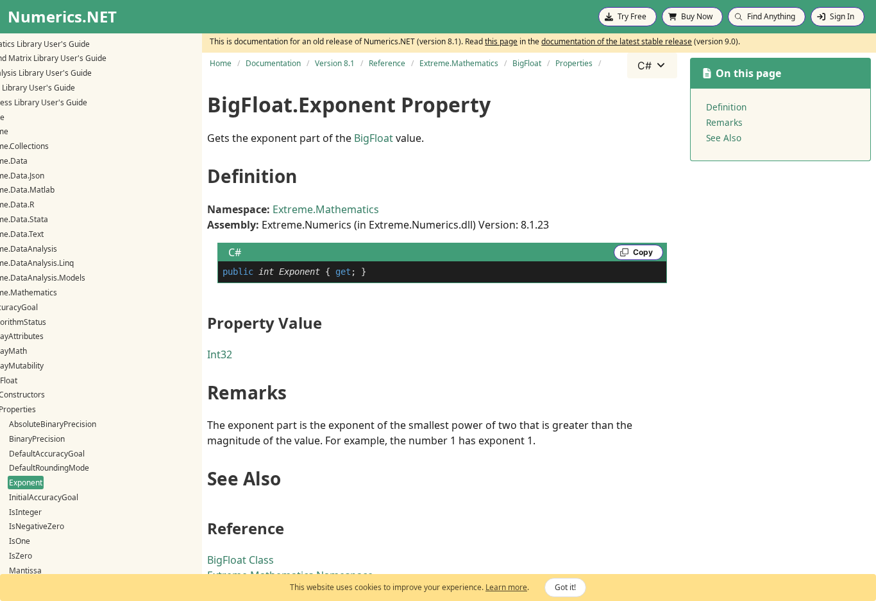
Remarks (724, 122)
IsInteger (25, 512)
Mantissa (25, 570)
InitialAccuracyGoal (43, 497)
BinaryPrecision (37, 438)
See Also (723, 138)
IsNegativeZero (36, 526)
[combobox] (652, 65)
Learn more (506, 587)
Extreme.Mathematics (326, 209)
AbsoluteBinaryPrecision (52, 424)
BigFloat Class (240, 560)
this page (501, 41)
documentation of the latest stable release (616, 41)
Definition (726, 107)
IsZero (20, 555)
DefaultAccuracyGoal (47, 453)
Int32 (219, 354)
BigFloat (373, 138)
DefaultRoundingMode (49, 467)
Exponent (25, 482)
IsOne (19, 541)
